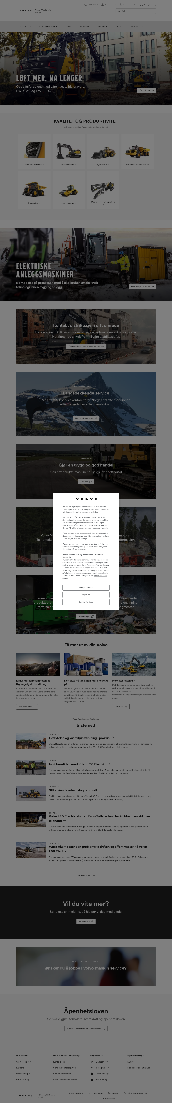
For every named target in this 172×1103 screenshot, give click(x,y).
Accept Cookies (86, 587)
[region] (86, 551)
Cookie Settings (86, 602)
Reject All (86, 595)
